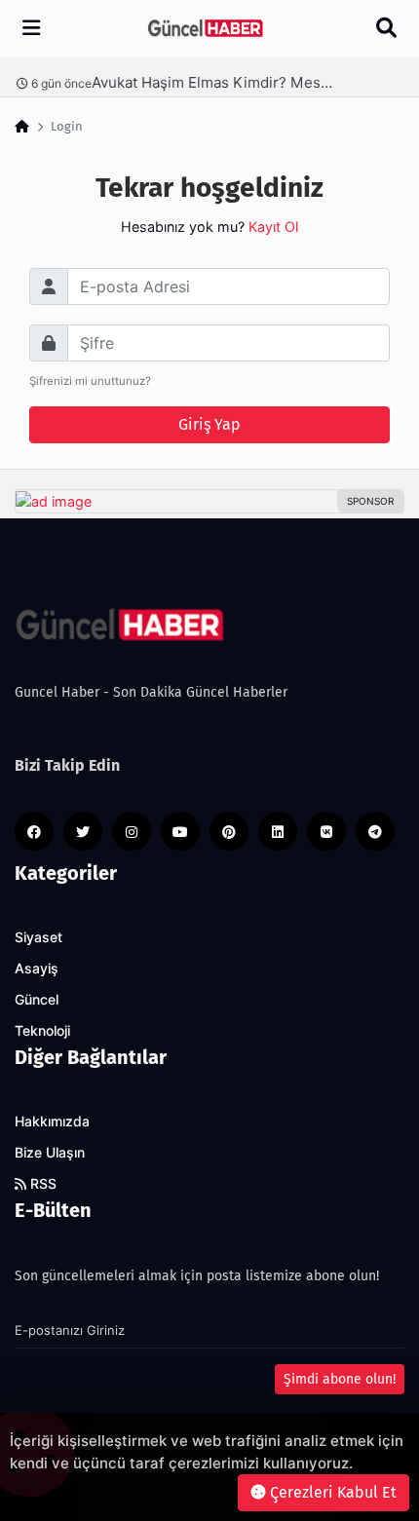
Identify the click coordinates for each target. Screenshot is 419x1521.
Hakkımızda (52, 1121)
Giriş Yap (209, 424)
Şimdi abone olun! (340, 1379)
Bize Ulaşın (50, 1152)
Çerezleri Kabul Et (331, 1492)
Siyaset (38, 937)
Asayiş (36, 968)
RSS (41, 1184)
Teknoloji (42, 1031)
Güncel (36, 1000)
